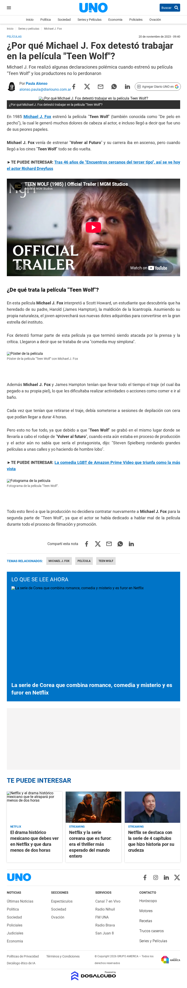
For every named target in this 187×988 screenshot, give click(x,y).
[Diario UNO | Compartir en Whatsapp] (114, 86)
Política (45, 19)
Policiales (136, 19)
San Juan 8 (104, 933)
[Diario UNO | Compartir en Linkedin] (127, 86)
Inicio (30, 19)
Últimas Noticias (20, 901)
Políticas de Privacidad (23, 956)
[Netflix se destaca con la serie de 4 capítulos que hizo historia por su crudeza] (152, 807)
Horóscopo (148, 901)
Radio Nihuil (105, 909)
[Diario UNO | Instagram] (156, 877)
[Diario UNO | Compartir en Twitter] (87, 86)
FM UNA (102, 917)
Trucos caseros (151, 931)
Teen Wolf (106, 561)
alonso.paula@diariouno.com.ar (45, 89)
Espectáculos (62, 901)
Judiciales (15, 933)
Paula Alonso (36, 83)
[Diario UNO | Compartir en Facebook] (73, 86)
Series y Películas (89, 19)
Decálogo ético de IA (21, 963)
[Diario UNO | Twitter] (177, 877)
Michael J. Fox (59, 561)
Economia (115, 19)
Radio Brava (105, 925)
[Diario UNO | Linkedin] (166, 877)
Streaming (77, 826)
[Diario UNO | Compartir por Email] (100, 86)
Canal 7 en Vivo (107, 901)
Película (84, 561)
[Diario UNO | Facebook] (145, 877)
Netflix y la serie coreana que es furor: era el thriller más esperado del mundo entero (90, 844)
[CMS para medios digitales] (93, 976)
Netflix (15, 826)
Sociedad (64, 19)
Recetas (145, 921)
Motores (146, 911)
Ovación (155, 19)
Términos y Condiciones (63, 956)
